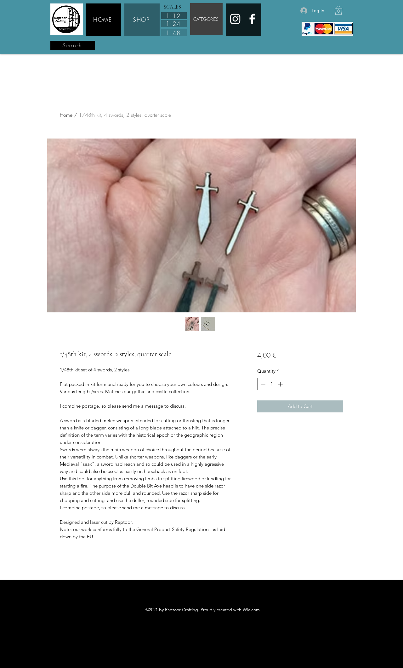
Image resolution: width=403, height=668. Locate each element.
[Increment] (281, 384)
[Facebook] (252, 19)
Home (66, 114)
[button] (338, 10)
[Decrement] (262, 384)
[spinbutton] (271, 384)
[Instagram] (235, 19)
